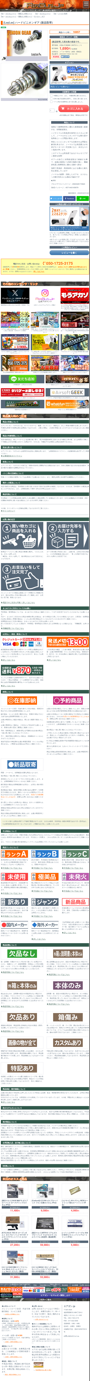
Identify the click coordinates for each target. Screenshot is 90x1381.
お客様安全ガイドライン (12, 456)
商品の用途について (10, 421)
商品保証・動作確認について (14, 1089)
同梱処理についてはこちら (13, 628)
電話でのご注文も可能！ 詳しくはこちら (19, 602)
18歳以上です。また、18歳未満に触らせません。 (70, 95)
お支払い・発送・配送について (15, 634)
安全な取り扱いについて (12, 447)
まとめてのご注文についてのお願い (17, 608)
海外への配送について (11, 482)
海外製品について (10, 1121)
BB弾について (8, 1165)
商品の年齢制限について (12, 435)
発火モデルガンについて (12, 1107)
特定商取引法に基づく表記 (43, 1370)
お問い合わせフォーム (41, 1319)
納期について (8, 691)
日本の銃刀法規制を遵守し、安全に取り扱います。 (71, 98)
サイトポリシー (9, 510)
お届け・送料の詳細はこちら (13, 1342)
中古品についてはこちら (12, 868)
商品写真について (10, 494)
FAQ (35, 1285)
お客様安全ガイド (15, 1285)
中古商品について (10, 831)
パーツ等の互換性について (13, 473)
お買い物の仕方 (9, 519)
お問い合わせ (85, 1285)
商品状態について (10, 945)
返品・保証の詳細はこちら (13, 1374)
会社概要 (75, 1285)
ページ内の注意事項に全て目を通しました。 (68, 102)
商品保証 (65, 1285)
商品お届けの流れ (55, 1285)
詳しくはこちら (39, 271)
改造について (8, 461)
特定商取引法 (45, 1285)
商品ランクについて (10, 847)
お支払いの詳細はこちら (12, 1314)
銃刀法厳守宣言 (25, 1285)
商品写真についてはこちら (13, 972)
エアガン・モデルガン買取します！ (56, 1295)
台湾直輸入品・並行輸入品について (17, 1142)
